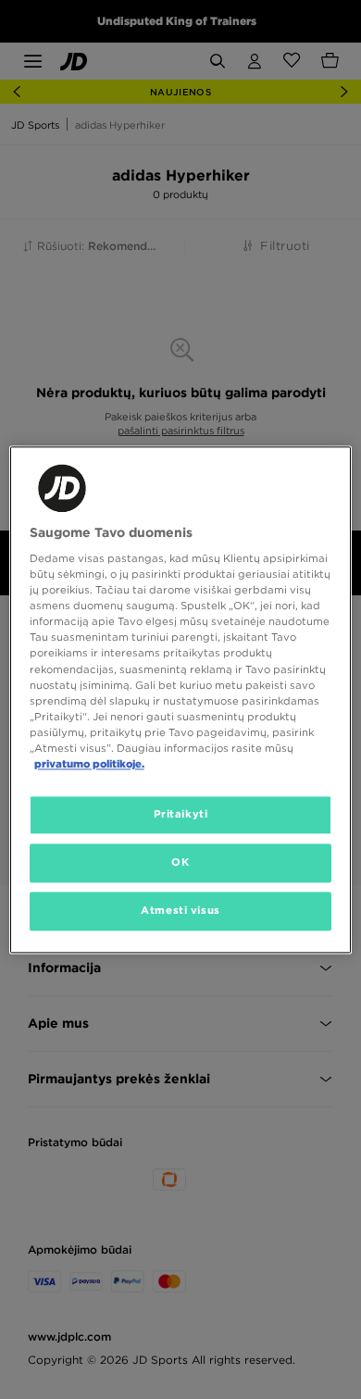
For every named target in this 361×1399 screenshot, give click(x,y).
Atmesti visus (180, 910)
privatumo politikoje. (89, 763)
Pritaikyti (181, 813)
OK (180, 862)
